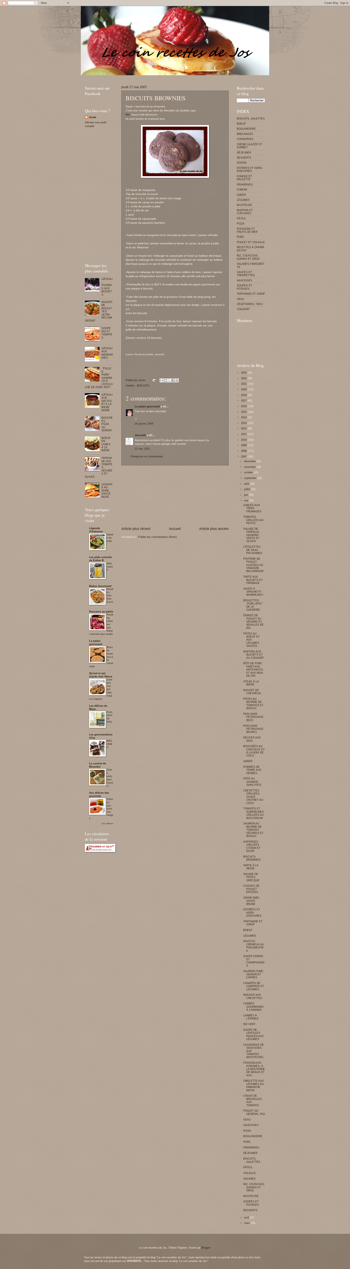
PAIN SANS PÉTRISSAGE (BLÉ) (253, 717)
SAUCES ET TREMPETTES (246, 274)
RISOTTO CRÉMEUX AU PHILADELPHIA (253, 946)
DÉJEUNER (244, 152)
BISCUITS (143, 385)
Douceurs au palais (101, 611)
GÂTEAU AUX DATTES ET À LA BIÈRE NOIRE (106, 402)
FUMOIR (242, 189)
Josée (92, 117)
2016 (244, 406)
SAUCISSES (244, 280)
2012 (244, 428)
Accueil (175, 529)
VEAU (240, 299)
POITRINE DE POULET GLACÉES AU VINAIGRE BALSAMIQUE (253, 565)
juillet (247, 489)
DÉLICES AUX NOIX (252, 739)
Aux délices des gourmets (99, 794)
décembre (250, 461)
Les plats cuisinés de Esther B (100, 559)
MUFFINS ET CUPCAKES (245, 212)
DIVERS (242, 162)
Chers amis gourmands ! (110, 777)
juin (246, 494)
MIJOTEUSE (244, 205)
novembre (250, 466)
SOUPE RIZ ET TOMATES (106, 333)
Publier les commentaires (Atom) (157, 536)
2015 (244, 411)
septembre (250, 478)
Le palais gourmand (147, 406)
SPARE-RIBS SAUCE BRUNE (251, 901)
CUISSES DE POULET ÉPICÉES (251, 889)
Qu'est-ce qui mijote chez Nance (100, 675)
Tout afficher (107, 823)
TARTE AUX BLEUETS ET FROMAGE (253, 580)
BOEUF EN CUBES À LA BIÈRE (106, 444)
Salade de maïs (110, 537)
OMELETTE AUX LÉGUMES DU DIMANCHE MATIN (253, 1085)
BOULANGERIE (246, 128)
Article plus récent (135, 529)
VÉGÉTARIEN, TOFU (249, 304)
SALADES (249, 1178)
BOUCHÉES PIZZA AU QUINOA (107, 424)
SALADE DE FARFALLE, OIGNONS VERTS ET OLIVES (251, 535)
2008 (244, 450)
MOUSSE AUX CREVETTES (252, 996)
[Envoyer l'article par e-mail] (154, 380)
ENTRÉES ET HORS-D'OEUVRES (250, 169)
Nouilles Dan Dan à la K (110, 596)
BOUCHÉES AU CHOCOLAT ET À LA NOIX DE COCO (254, 751)
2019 (244, 395)
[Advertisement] (158, 76)
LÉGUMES (243, 199)
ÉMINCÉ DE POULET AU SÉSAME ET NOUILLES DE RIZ (253, 621)
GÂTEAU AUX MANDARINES (107, 353)
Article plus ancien (214, 529)
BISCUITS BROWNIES (252, 858)
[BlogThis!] (165, 380)
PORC (240, 236)
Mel (128, 114)
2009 (244, 445)
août (247, 483)
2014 (244, 417)
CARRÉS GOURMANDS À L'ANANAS (253, 1006)
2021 (244, 383)
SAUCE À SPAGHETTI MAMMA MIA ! (253, 591)
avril (247, 1217)
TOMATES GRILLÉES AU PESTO (253, 520)
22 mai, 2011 (142, 448)
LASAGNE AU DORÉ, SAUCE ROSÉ (106, 490)
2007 (244, 456)
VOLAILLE (249, 1173)
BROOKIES (109, 744)
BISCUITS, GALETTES (251, 118)
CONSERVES (245, 139)
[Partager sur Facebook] (173, 380)
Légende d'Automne (96, 530)
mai (246, 500)
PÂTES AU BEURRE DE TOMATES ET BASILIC (253, 703)
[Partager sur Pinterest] (177, 380)
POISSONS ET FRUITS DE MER (247, 230)
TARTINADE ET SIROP (251, 293)
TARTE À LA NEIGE (250, 867)
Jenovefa (140, 435)
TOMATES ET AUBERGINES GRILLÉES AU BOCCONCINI (253, 813)
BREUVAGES (245, 134)
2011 (244, 434)
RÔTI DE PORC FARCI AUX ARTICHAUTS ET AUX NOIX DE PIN (253, 669)
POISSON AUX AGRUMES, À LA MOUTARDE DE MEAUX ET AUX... (254, 1069)
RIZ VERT (249, 1024)
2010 (244, 439)
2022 (244, 378)
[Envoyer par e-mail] (161, 380)
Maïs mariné (110, 566)
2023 (244, 372)
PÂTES (241, 218)
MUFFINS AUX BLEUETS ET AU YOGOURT (253, 654)
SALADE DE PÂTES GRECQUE (251, 877)
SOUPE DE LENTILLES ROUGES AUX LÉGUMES (253, 1034)
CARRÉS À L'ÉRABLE (251, 1017)
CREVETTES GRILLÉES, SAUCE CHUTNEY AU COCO (253, 797)
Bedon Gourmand (100, 586)
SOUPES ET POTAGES (244, 287)
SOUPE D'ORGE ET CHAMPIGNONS (253, 961)
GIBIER (241, 194)
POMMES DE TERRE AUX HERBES (252, 770)
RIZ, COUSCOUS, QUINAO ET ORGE (248, 257)
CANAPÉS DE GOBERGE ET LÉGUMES (253, 986)
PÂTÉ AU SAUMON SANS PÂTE (252, 781)
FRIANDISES (245, 184)
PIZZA (240, 223)
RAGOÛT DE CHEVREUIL (252, 692)
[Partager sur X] (169, 380)
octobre (249, 472)
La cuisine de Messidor (97, 765)
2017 (244, 400)
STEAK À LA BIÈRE (251, 683)
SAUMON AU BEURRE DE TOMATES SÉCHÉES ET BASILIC (253, 830)
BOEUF (241, 123)
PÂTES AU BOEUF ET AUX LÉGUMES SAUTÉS (251, 640)
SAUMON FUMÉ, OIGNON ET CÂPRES (253, 974)
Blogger (205, 1247)
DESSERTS (244, 157)
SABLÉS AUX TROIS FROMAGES (252, 508)
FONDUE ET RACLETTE (244, 178)
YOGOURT (243, 309)
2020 (244, 389)
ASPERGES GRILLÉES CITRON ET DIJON (251, 846)
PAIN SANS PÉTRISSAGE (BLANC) (253, 729)
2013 (244, 423)
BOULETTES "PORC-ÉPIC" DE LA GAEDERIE (253, 605)
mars (247, 1223)
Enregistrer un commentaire (147, 456)
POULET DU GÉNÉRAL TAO (254, 1112)
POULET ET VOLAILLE (251, 242)
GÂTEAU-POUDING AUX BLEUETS (106, 287)
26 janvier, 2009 (144, 423)
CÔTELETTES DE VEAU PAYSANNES (252, 550)
